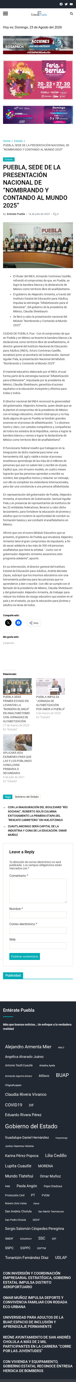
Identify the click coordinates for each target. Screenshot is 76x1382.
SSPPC (25, 1248)
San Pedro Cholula (15, 1219)
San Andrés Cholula (18, 1211)
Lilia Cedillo (56, 1155)
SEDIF (36, 1219)
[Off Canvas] (5, 13)
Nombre (16, 909)
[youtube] (71, 4)
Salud (36, 1203)
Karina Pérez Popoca (22, 1155)
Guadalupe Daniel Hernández (27, 1137)
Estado (9, 159)
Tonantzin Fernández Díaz (26, 1257)
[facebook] (61, 4)
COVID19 (13, 1104)
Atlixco (44, 1076)
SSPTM (41, 1248)
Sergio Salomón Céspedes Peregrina (34, 1229)
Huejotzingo (61, 1138)
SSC (41, 1238)
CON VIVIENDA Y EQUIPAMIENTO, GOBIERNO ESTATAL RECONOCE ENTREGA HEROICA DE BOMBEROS (38, 1366)
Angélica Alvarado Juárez (24, 1057)
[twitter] (66, 4)
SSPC (9, 1248)
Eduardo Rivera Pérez (23, 1114)
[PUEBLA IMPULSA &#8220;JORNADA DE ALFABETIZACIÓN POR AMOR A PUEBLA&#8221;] (50, 686)
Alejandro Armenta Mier (28, 1046)
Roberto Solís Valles (16, 1203)
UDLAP (61, 1257)
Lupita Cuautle (18, 1165)
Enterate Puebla (16, 214)
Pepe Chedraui (53, 1186)
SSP (54, 1238)
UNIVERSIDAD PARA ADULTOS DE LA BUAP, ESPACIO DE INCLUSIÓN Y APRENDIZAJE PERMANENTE (33, 1322)
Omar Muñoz (50, 1176)
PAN (7, 1186)
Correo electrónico (23, 924)
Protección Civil (14, 1195)
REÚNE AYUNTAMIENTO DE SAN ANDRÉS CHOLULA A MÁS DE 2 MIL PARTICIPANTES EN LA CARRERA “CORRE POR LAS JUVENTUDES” (37, 1344)
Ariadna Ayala (47, 1065)
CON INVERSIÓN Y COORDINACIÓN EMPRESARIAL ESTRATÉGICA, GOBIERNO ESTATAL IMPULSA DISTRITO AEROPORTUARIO (37, 1280)
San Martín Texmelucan (51, 1211)
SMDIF (9, 1238)
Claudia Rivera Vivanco (25, 1094)
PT (33, 1195)
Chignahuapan (13, 1085)
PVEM (45, 1195)
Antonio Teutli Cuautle (19, 1065)
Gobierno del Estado (27, 796)
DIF (31, 1105)
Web (12, 939)
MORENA (45, 1166)
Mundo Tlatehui (19, 1176)
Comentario (18, 876)
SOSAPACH (26, 1239)
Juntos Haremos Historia (19, 1146)
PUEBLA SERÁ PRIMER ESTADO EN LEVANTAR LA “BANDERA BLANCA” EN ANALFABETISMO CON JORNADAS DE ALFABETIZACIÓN (16, 709)
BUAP (62, 1075)
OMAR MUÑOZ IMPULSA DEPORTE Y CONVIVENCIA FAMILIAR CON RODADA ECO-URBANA (35, 1302)
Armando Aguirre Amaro (18, 1076)
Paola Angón (27, 1186)
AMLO (61, 1047)
